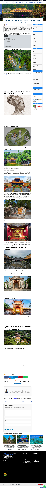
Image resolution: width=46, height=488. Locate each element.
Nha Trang (34, 37)
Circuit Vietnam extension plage (37, 72)
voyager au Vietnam (36, 459)
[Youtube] (39, 484)
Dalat (34, 66)
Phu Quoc (34, 62)
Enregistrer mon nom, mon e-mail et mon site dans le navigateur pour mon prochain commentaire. (16, 427)
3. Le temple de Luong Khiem (7, 41)
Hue (6, 74)
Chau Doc (34, 69)
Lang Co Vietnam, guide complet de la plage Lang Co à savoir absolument (9, 445)
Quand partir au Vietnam (37, 454)
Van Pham (6, 24)
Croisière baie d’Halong (36, 83)
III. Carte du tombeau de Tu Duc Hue (8, 38)
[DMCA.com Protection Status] (5, 476)
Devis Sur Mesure (41, 2)
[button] (1, 9)
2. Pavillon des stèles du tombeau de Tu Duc (9, 44)
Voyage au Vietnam (26, 459)
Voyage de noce (35, 75)
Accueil (12, 2)
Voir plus (5, 31)
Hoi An (34, 34)
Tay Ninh (34, 58)
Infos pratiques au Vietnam (36, 89)
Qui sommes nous (16, 2)
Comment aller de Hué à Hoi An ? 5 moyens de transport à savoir (36, 445)
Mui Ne (34, 38)
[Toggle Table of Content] (30, 36)
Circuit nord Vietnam (36, 86)
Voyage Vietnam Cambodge (36, 76)
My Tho (34, 51)
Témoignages (16, 454)
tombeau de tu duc (14, 398)
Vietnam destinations (36, 90)
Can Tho (34, 54)
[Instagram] (40, 484)
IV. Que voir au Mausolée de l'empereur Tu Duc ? (9, 39)
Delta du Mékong (35, 65)
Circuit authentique (35, 79)
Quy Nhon (34, 41)
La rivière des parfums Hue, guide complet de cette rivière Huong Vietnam (22, 445)
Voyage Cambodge (36, 461)
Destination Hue (7, 19)
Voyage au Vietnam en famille (38, 460)
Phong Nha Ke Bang (35, 42)
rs (27, 461)
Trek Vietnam (35, 80)
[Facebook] (36, 484)
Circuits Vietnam (21, 2)
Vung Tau (34, 55)
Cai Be (34, 52)
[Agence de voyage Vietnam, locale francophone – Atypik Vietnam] (6, 3)
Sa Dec (34, 59)
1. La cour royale (6, 43)
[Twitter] (37, 484)
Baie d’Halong (35, 27)
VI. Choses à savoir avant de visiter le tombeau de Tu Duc (10, 45)
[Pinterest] (42, 484)
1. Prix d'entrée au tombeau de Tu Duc (8, 46)
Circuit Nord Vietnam (27, 460)
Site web (5, 423)
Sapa (34, 28)
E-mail (5, 420)
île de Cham (34, 45)
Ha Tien (34, 63)
